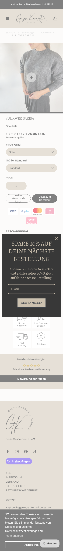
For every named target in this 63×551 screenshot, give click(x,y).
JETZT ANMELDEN (31, 303)
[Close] (56, 238)
